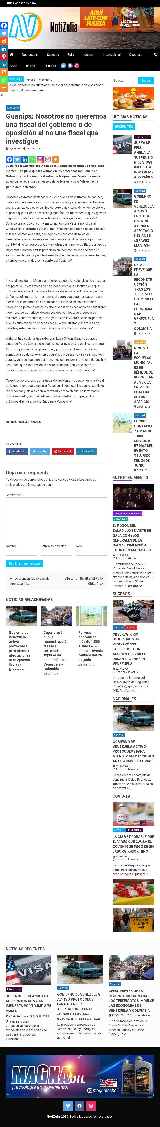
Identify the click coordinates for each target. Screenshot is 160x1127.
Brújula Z (32, 66)
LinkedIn (87, 451)
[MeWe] (4, 64)
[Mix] (4, 72)
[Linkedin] (24, 159)
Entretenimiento (130, 477)
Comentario (15, 495)
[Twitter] (17, 159)
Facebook (18, 451)
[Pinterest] (4, 56)
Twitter (41, 451)
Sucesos (53, 55)
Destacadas (30, 55)
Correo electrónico (53, 546)
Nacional (88, 55)
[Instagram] (40, 159)
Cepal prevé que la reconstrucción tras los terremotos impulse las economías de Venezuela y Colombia (56, 650)
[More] (55, 159)
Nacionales (124, 698)
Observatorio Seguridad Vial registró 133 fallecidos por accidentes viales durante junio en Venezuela (129, 649)
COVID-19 (121, 796)
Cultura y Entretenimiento (127, 513)
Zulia (71, 55)
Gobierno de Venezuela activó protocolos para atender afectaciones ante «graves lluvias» (144, 220)
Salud (13, 66)
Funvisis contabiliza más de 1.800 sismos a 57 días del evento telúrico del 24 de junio (90, 646)
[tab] (124, 126)
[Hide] (1, 95)
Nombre (11, 546)
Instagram (91, 1106)
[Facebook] (9, 159)
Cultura (51, 66)
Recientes (124, 127)
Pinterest (64, 451)
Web (79, 546)
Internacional (112, 55)
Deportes (135, 55)
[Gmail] (47, 159)
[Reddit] (4, 41)
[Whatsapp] (32, 159)
